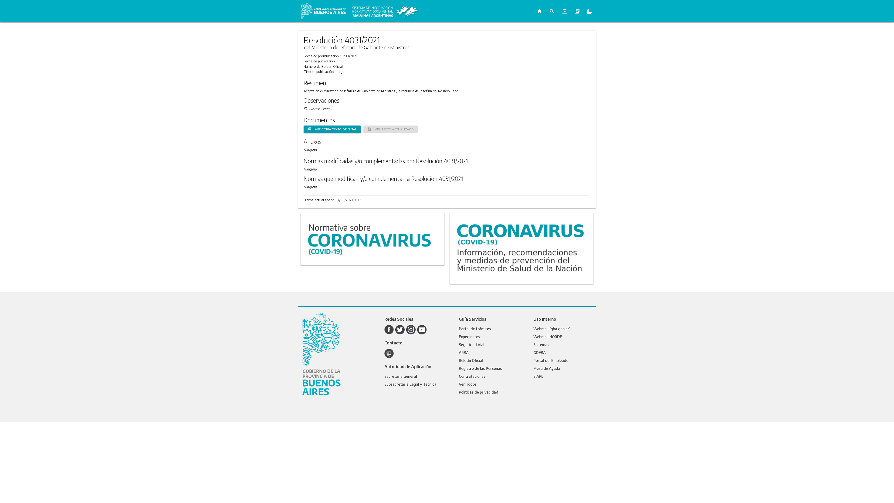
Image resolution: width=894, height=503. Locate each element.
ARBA (464, 352)
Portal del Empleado (550, 360)
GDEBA (539, 352)
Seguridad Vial (471, 344)
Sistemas (541, 344)
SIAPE (538, 376)
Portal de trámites (475, 328)
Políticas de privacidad (478, 392)
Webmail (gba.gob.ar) (552, 328)
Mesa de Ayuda (546, 368)
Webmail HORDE (547, 336)
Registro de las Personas (480, 368)
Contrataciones (472, 376)
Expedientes (469, 336)
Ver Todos (468, 384)
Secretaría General (400, 376)
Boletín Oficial (471, 360)
